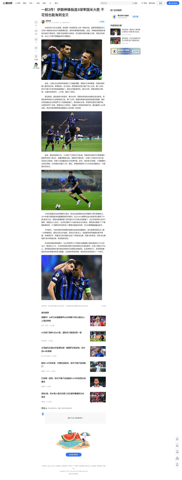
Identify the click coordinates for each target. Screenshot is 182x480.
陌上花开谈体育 (46, 356)
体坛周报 (44, 340)
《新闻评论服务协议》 (67, 408)
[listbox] (73, 357)
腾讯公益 (87, 466)
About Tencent (51, 466)
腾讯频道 (99, 466)
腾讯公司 (71, 474)
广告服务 (76, 466)
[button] (135, 16)
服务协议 (58, 466)
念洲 (42, 325)
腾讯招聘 (81, 466)
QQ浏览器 (93, 466)
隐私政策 (64, 466)
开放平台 (70, 466)
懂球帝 (43, 371)
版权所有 (76, 474)
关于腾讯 (44, 466)
